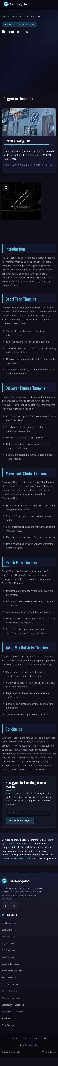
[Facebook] (5, 905)
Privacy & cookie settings (29, 1045)
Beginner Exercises (10, 964)
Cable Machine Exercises (13, 1005)
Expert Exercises (9, 977)
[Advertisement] (29, 62)
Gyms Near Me (8, 16)
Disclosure (33, 1038)
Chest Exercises (9, 923)
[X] (13, 905)
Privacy (14, 1038)
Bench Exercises (9, 1018)
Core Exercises (8, 957)
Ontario (30, 16)
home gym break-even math (16, 858)
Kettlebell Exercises (10, 998)
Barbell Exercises (9, 991)
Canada (21, 16)
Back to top (50, 1051)
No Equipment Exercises (13, 1011)
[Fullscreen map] (5, 187)
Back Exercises (9, 930)
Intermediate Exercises (12, 970)
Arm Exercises (8, 950)
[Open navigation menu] (52, 4)
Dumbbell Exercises (10, 984)
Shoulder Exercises (10, 936)
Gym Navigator (19, 881)
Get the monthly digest (20, 820)
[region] (29, 213)
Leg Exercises (8, 943)
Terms (23, 1038)
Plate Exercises (8, 1025)
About (43, 1038)
